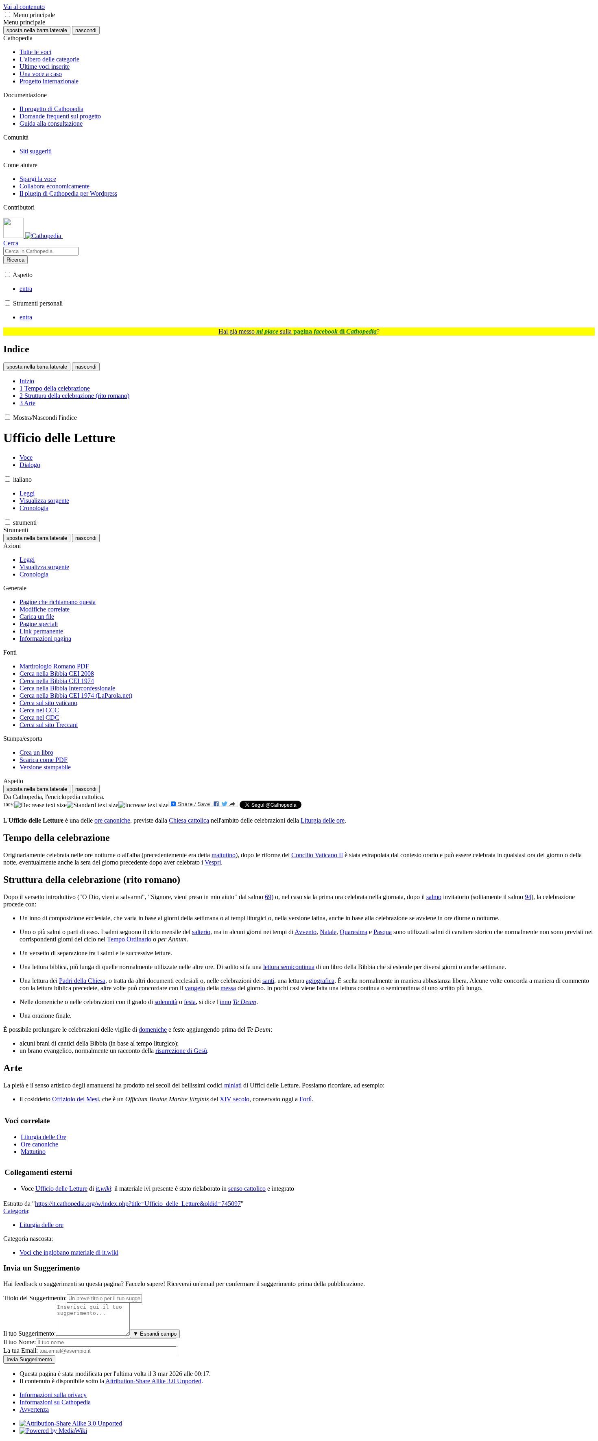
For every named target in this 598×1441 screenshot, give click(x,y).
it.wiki (103, 1188)
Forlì (305, 1099)
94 (528, 896)
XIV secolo (234, 1099)
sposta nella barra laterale (37, 30)
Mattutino (33, 1151)
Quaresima (353, 931)
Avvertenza (34, 1409)
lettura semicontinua (288, 966)
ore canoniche (112, 820)
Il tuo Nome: (19, 1341)
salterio (201, 931)
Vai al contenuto (24, 6)
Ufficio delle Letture (61, 1188)
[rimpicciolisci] (40, 805)
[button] (7, 14)
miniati (233, 1085)
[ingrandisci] (143, 805)
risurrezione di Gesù (181, 1050)
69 (268, 896)
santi (268, 980)
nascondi (85, 30)
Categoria (15, 1210)
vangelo (195, 988)
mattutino (224, 855)
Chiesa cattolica (189, 820)
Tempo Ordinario (129, 939)
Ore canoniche (39, 1144)
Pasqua (382, 931)
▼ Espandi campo (155, 1334)
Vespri (213, 862)
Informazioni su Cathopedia (55, 1402)
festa (190, 1001)
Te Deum (244, 1001)
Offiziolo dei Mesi (75, 1099)
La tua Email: (20, 1350)
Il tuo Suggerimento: (29, 1333)
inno (225, 1001)
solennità (166, 1001)
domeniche (153, 1029)
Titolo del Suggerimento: (35, 1298)
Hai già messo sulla (297, 331)
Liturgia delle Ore (43, 1136)
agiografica (320, 980)
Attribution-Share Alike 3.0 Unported (153, 1381)
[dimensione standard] (92, 805)
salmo (433, 896)
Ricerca (15, 260)
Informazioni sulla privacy (53, 1394)
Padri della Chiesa (82, 980)
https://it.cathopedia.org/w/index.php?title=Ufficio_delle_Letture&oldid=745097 (138, 1203)
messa (228, 988)
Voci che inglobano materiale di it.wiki (69, 1252)
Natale (328, 931)
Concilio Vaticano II (317, 855)
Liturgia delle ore (323, 820)
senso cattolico (247, 1188)
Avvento (305, 931)
